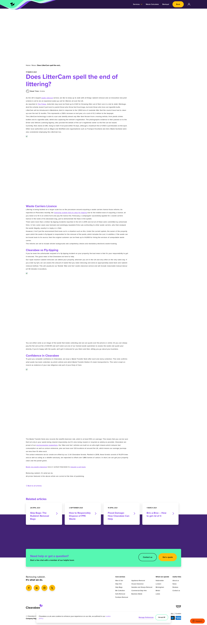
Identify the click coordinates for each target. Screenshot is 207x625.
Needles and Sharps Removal (141, 587)
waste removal (47, 98)
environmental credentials (47, 445)
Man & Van (119, 581)
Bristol (158, 591)
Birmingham (160, 587)
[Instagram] (44, 588)
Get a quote (168, 557)
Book (178, 4)
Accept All (161, 617)
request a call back (77, 467)
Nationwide (160, 581)
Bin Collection (120, 591)
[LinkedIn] (37, 588)
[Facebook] (29, 588)
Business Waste (136, 594)
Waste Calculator (152, 4)
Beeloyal (165, 4)
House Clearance (137, 584)
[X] (52, 588)
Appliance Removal (138, 581)
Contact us (147, 557)
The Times (42, 104)
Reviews (175, 587)
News (34, 65)
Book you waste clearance (36, 467)
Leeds (158, 594)
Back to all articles (35, 486)
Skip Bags (118, 587)
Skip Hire (118, 584)
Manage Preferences (146, 617)
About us (175, 581)
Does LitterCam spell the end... (49, 65)
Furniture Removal (121, 597)
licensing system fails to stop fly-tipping (70, 213)
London (158, 584)
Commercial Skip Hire (139, 591)
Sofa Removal (120, 594)
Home (28, 65)
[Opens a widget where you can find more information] (197, 621)
